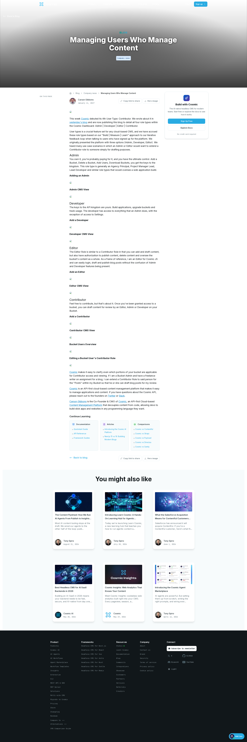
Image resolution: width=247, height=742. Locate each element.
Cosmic (85, 118)
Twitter (111, 395)
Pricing (155, 4)
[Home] (70, 93)
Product (91, 4)
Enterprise (142, 4)
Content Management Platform (85, 405)
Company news (90, 93)
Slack (122, 395)
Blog (78, 93)
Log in (188, 4)
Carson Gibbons (78, 401)
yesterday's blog (78, 122)
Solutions (107, 4)
